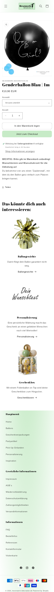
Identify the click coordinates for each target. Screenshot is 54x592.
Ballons (9, 428)
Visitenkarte (11, 555)
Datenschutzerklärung (17, 498)
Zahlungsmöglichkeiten (17, 505)
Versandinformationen (17, 511)
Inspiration (11, 461)
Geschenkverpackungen (18, 435)
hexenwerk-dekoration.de (22, 591)
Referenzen (11, 542)
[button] (6, 6)
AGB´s (9, 485)
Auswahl (6, 97)
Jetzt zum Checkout (27, 134)
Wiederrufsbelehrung (16, 492)
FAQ (8, 529)
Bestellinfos (11, 536)
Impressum (11, 479)
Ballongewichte (25, 272)
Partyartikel (11, 441)
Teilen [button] (8, 187)
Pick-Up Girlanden (15, 448)
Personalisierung (25, 336)
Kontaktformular (14, 549)
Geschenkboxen (25, 397)
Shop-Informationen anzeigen (20, 151)
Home (9, 422)
